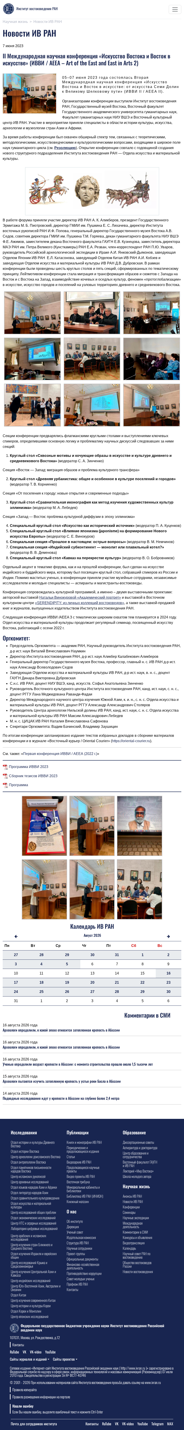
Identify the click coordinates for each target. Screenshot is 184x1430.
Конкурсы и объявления (137, 1237)
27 (16, 955)
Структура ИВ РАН (78, 1243)
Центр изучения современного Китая (33, 1300)
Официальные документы (82, 1259)
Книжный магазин (78, 1201)
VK (24, 1352)
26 (67, 992)
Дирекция (73, 1226)
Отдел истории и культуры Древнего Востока (33, 1144)
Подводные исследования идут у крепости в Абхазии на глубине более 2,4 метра (61, 1098)
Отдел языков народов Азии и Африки (34, 1187)
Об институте (75, 1221)
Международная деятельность (132, 1224)
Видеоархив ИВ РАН (79, 1162)
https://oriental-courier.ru (131, 741)
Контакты (72, 1289)
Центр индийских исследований (30, 1280)
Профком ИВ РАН (77, 1284)
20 (92, 982)
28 (41, 955)
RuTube (14, 1352)
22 (142, 982)
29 (67, 955)
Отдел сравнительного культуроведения (35, 1198)
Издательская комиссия (81, 1237)
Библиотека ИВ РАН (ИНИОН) (85, 1196)
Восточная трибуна (78, 1182)
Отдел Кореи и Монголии (26, 1311)
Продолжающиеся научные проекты (83, 1169)
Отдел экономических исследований (33, 1217)
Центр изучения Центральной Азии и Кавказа (33, 1273)
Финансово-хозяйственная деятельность (83, 1266)
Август (88, 935)
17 (16, 982)
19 (67, 982)
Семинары (129, 1212)
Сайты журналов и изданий (28, 1359)
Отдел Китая (18, 1295)
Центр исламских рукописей (28, 1176)
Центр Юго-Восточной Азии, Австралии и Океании (36, 1287)
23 (168, 982)
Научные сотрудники (79, 1248)
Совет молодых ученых (80, 1278)
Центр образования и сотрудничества (136, 1154)
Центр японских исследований (29, 1316)
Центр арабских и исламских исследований (28, 1237)
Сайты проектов (64, 1359)
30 (92, 955)
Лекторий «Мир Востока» (138, 1171)
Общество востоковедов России (137, 1264)
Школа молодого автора (137, 1176)
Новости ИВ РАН (47, 22)
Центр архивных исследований (30, 1182)
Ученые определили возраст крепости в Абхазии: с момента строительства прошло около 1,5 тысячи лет (78, 1064)
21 (117, 982)
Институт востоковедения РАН (37, 8)
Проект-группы (76, 1253)
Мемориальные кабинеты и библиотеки (83, 1188)
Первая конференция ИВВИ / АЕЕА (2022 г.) (60, 754)
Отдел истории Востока (25, 1151)
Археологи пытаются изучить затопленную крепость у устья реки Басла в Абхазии (62, 1081)
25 (41, 992)
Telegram (157, 1423)
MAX (170, 1423)
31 (117, 955)
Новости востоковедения (138, 1271)
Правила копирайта (24, 1389)
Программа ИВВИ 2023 (28, 767)
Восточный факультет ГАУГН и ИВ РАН (140, 1163)
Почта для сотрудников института (34, 1423)
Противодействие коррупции (84, 1273)
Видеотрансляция (134, 1243)
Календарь (129, 1248)
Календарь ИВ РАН (92, 926)
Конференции (131, 1207)
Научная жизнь (15, 22)
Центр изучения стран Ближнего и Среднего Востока (32, 1246)
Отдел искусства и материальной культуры (31, 1205)
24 (16, 992)
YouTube (50, 1352)
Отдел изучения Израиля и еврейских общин (34, 1255)
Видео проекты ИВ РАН (81, 1176)
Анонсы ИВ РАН (132, 1196)
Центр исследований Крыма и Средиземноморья (29, 1264)
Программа (18, 785)
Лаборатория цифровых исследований (34, 1228)
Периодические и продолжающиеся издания (83, 1149)
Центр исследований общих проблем (33, 1212)
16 (168, 973)
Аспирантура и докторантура (140, 1147)
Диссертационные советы (138, 1142)
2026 (97, 935)
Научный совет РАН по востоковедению (136, 1255)
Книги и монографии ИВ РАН (84, 1142)
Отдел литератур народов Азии (29, 1192)
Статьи (71, 1156)
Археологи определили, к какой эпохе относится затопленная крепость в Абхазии (61, 1030)
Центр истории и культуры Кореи (31, 1305)
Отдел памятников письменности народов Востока (31, 1169)
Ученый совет (75, 1232)
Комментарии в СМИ (135, 1232)
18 (41, 982)
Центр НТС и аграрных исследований (33, 1223)
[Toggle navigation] (175, 9)
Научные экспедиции (136, 1217)
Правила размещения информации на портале (41, 1396)
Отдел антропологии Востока (28, 1162)
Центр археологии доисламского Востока (35, 1156)
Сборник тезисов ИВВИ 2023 (32, 776)
